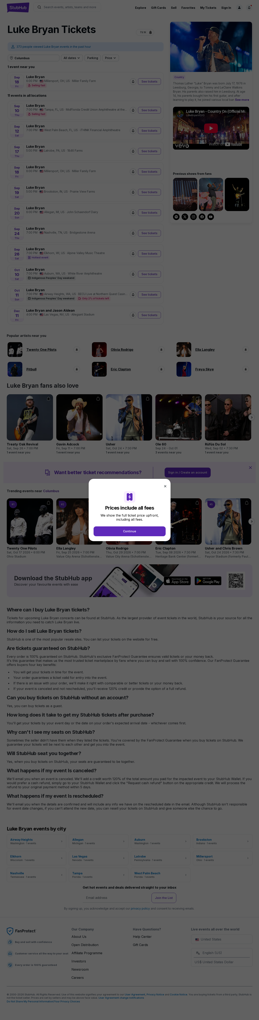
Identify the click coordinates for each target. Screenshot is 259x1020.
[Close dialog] (165, 486)
